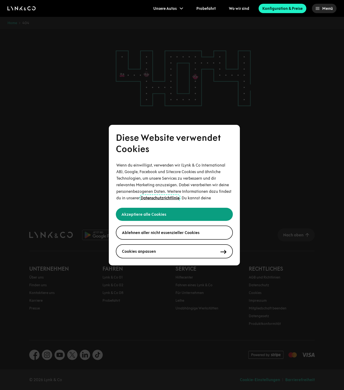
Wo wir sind (239, 8)
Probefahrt (206, 8)
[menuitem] (168, 8)
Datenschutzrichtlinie (160, 198)
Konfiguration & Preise (282, 8)
